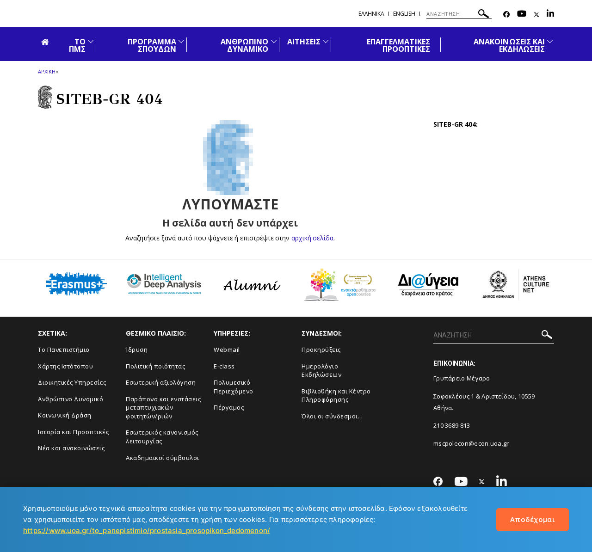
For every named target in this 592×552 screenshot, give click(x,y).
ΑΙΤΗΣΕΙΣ (304, 42)
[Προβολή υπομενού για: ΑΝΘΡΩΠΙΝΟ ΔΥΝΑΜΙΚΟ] (274, 41)
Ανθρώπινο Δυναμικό (70, 399)
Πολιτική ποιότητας (155, 366)
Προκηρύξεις (321, 349)
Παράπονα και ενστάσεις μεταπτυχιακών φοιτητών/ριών (163, 407)
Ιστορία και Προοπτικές (73, 432)
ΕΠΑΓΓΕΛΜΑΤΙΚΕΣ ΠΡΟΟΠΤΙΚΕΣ (398, 45)
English (404, 14)
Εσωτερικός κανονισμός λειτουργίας (162, 436)
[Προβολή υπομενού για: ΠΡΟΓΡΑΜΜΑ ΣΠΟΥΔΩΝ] (181, 41)
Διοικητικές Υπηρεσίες (72, 382)
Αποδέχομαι (532, 519)
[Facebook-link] (506, 14)
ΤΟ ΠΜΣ (77, 45)
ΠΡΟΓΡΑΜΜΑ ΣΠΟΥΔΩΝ (152, 45)
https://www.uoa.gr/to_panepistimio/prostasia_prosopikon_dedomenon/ (146, 530)
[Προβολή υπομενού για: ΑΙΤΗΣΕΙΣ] (326, 41)
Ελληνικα (371, 14)
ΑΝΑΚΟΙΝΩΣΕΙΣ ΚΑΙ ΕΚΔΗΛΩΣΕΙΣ (509, 45)
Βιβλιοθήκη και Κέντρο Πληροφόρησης (336, 395)
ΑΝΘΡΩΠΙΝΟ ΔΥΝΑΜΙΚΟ (244, 45)
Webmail (227, 349)
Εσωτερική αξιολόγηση (161, 382)
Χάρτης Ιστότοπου (65, 366)
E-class (224, 366)
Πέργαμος (229, 407)
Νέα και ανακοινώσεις (71, 448)
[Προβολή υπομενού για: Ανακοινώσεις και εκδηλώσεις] (550, 41)
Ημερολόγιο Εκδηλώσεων (321, 370)
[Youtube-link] (521, 14)
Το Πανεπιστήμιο (64, 349)
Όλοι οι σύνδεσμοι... (332, 416)
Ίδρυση (137, 349)
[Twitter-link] (536, 14)
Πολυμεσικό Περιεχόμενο (233, 386)
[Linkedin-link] (550, 14)
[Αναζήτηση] (483, 15)
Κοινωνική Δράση (65, 415)
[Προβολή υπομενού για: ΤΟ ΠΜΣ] (91, 41)
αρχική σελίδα (312, 237)
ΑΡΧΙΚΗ (46, 71)
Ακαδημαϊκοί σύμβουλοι (162, 458)
